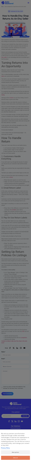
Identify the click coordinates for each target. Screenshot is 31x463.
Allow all (15, 457)
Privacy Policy (5, 448)
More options (15, 452)
